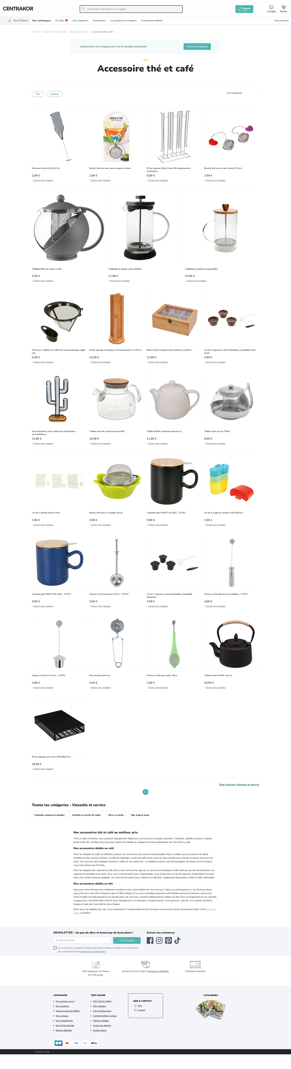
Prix (38, 94)
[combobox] (131, 9)
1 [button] (145, 792)
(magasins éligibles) (158, 971)
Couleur (54, 94)
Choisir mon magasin (43, 180)
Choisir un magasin (197, 46)
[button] (138, 792)
